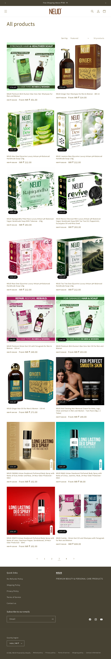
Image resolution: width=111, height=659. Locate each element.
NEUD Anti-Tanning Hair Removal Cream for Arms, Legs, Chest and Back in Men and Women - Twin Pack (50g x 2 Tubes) (78, 410)
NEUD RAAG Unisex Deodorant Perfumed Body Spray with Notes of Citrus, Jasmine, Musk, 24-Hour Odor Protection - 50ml (79, 475)
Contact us (11, 603)
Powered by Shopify (24, 653)
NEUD (14, 653)
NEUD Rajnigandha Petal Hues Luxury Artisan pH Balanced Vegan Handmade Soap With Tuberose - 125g (30, 220)
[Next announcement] (106, 3)
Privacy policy (50, 653)
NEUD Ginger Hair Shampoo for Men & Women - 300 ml (78, 94)
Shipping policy (78, 653)
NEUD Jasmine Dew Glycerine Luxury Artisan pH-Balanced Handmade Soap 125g (79, 157)
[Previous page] (37, 559)
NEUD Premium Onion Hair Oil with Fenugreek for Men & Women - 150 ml (29, 347)
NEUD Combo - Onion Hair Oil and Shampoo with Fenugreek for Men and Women (80, 539)
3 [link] (59, 558)
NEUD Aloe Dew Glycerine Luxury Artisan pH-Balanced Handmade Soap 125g (28, 157)
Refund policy (38, 653)
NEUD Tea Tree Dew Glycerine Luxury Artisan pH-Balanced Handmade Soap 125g (79, 285)
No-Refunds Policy (15, 579)
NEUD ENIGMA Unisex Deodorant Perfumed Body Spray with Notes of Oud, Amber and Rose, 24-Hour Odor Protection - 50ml (30, 475)
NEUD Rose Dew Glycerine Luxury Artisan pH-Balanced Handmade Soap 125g (28, 285)
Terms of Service (14, 597)
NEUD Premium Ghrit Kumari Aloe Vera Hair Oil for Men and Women (80, 347)
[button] (6, 11)
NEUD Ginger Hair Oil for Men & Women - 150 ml (26, 408)
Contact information (93, 653)
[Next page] (74, 559)
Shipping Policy (13, 585)
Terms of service (64, 653)
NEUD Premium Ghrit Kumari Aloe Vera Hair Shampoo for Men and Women (29, 95)
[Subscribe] (52, 619)
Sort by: (64, 38)
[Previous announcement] (5, 3)
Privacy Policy (13, 591)
